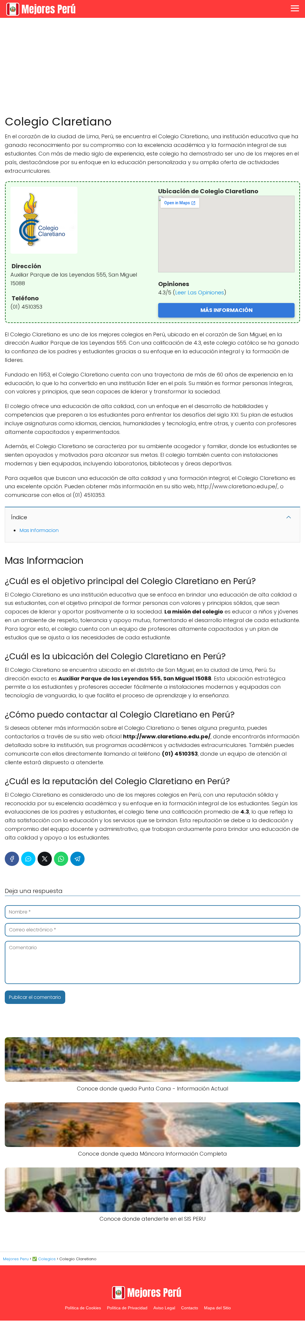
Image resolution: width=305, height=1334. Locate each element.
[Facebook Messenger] (28, 859)
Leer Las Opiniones (199, 292)
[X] (45, 859)
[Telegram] (77, 859)
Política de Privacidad (127, 1307)
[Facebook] (12, 859)
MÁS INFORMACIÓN (226, 310)
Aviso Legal (164, 1307)
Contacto (189, 1307)
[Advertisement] (152, 66)
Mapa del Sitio (217, 1307)
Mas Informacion (39, 530)
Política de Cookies (83, 1307)
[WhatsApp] (61, 859)
